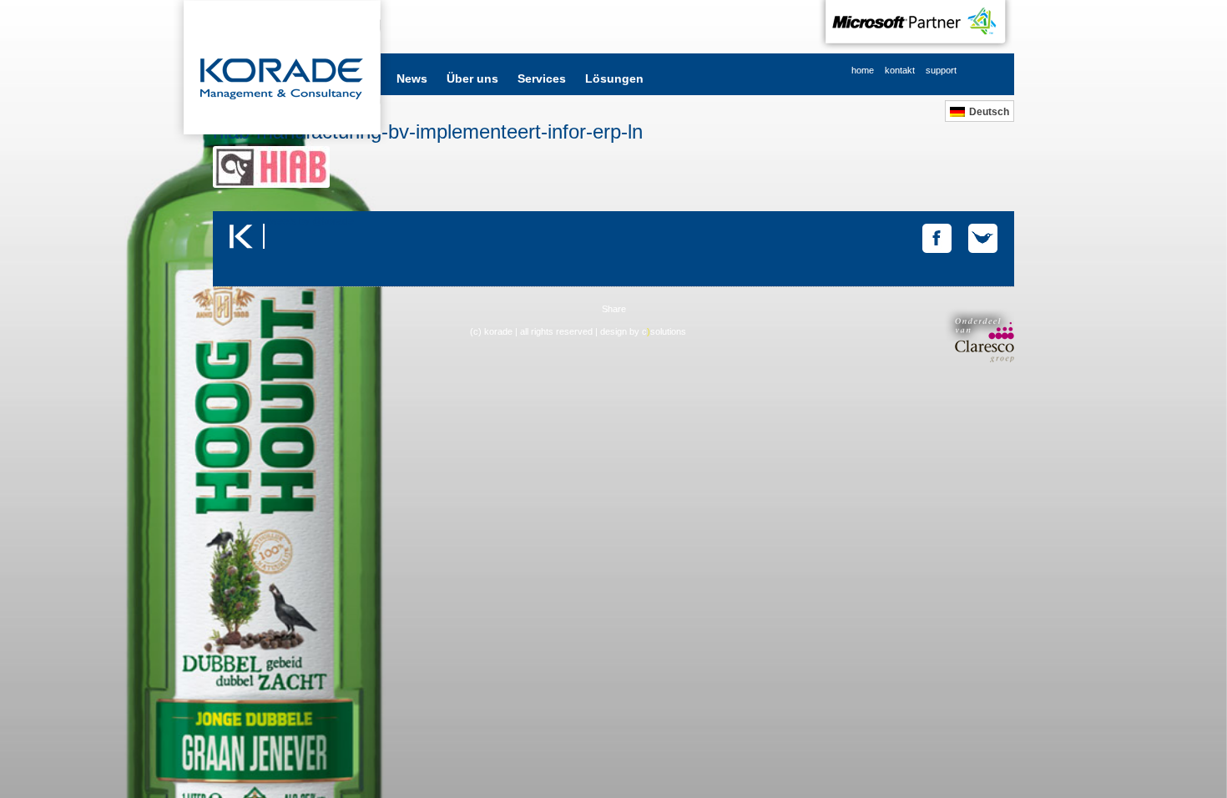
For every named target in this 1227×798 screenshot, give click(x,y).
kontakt (900, 70)
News (411, 78)
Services (542, 78)
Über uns (472, 78)
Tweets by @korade (309, 221)
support (941, 70)
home (862, 70)
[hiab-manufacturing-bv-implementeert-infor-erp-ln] (271, 184)
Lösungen (614, 78)
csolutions (664, 331)
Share (614, 309)
